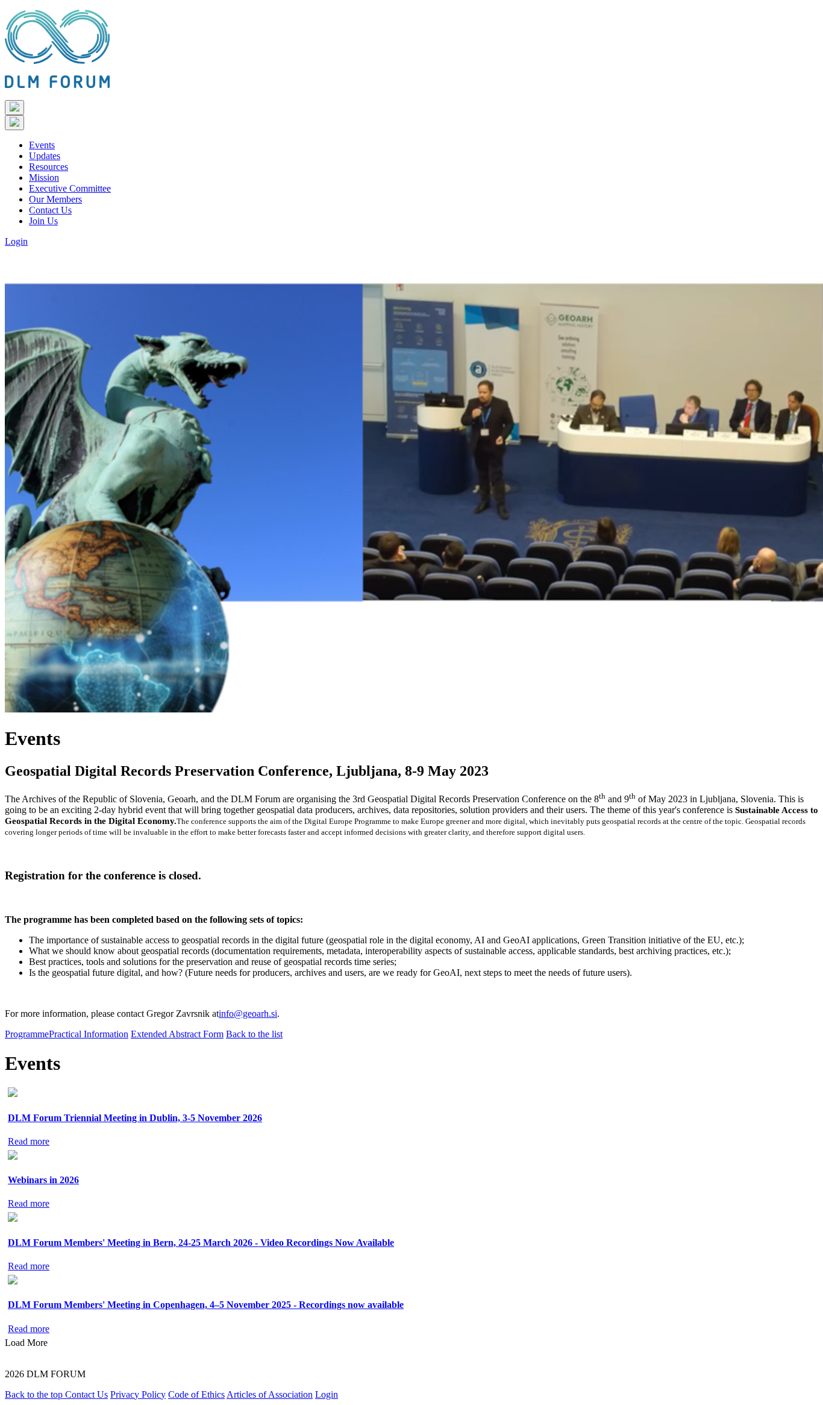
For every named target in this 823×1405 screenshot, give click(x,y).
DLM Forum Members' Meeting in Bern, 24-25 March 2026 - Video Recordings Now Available (201, 1242)
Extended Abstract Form (177, 1034)
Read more (28, 1141)
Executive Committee (70, 188)
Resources (48, 167)
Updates (44, 156)
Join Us (43, 221)
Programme (27, 1034)
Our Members (55, 199)
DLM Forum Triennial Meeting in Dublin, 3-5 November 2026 (135, 1118)
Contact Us (50, 210)
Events (42, 145)
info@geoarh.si (248, 1013)
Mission (44, 177)
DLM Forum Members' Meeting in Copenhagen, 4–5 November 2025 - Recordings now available (206, 1305)
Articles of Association (270, 1394)
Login (16, 241)
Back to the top (35, 1394)
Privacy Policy (138, 1394)
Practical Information (88, 1034)
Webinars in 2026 (43, 1180)
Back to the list (254, 1034)
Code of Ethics (196, 1394)
